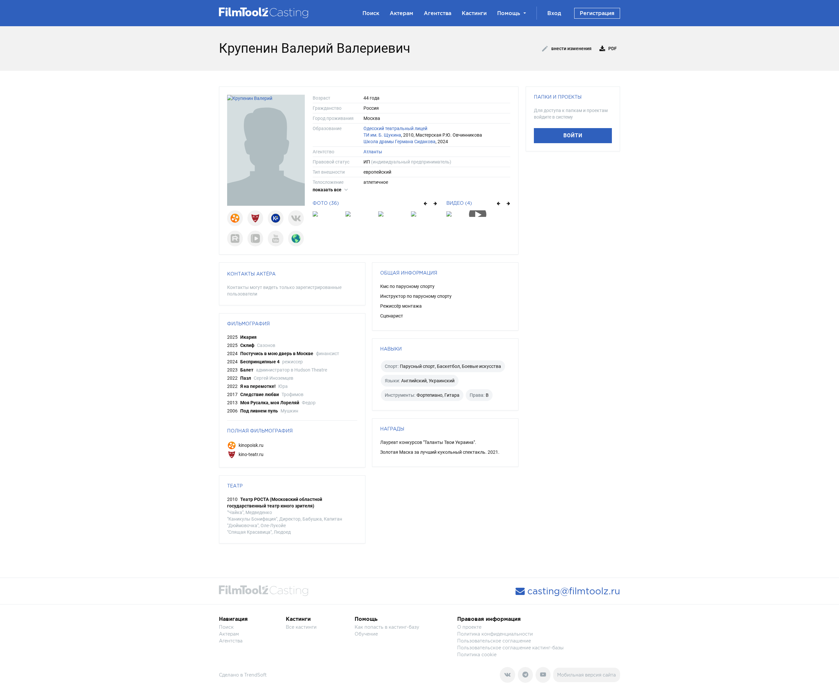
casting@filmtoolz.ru (572, 591)
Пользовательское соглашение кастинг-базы (510, 647)
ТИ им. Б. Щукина (382, 135)
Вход (554, 13)
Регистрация (597, 13)
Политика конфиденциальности (495, 633)
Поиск (370, 13)
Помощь (508, 13)
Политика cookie (477, 654)
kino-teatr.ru (250, 454)
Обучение (366, 633)
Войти (572, 135)
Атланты (372, 151)
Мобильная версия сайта (586, 674)
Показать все (327, 189)
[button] (424, 203)
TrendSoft (255, 674)
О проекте (469, 626)
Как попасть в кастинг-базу (387, 626)
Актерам (401, 13)
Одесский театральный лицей (395, 128)
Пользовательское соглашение (494, 640)
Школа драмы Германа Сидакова (399, 141)
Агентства (437, 13)
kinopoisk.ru (250, 445)
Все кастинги (301, 626)
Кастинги (474, 13)
